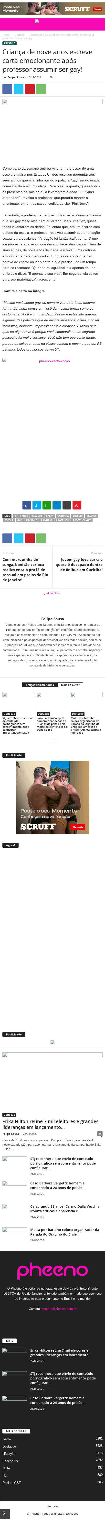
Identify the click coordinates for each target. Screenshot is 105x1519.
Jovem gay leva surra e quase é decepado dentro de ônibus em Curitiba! (79, 564)
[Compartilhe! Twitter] (36, 505)
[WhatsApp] (41, 89)
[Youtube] (67, 1318)
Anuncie (52, 1506)
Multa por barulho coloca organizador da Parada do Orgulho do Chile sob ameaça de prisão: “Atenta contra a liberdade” (86, 725)
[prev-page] (49, 740)
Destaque (9, 713)
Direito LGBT (11, 1483)
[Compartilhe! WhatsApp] (46, 505)
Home (5, 34)
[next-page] (55, 740)
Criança (91, 515)
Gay (19, 520)
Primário (46, 520)
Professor (62, 520)
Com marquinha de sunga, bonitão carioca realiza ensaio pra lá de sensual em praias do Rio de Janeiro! (25, 569)
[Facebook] (7, 89)
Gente (6, 1439)
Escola (9, 520)
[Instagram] (49, 672)
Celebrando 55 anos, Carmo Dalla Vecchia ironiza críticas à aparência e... (64, 1208)
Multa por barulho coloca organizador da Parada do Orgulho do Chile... (64, 1232)
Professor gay (82, 520)
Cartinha (63, 515)
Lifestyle (19, 34)
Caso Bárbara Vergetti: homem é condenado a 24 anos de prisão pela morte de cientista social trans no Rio (52, 723)
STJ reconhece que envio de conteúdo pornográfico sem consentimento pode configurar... (63, 1163)
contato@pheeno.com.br (59, 1309)
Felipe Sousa (16, 77)
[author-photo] (52, 602)
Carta (49, 515)
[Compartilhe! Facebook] (26, 505)
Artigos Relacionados (40, 685)
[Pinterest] (30, 89)
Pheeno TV (10, 1461)
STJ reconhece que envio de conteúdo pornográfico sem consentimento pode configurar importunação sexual (17, 725)
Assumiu (37, 515)
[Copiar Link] (67, 505)
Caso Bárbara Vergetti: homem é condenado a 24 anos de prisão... (57, 1185)
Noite (6, 1468)
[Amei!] (77, 505)
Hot (4, 1475)
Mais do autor (70, 685)
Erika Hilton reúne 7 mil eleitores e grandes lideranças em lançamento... (50, 1124)
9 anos (24, 515)
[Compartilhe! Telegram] (56, 505)
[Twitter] (18, 89)
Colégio (78, 515)
